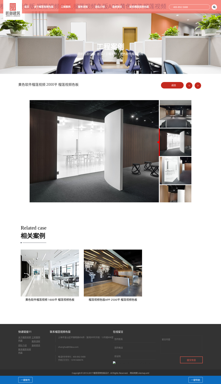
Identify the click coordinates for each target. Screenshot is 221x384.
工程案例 (111, 54)
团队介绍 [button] (100, 6)
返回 (173, 85)
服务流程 (36, 341)
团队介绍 (22, 345)
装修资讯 (36, 345)
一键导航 (195, 379)
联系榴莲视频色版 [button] (139, 6)
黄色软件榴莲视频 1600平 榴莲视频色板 (49, 300)
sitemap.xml (143, 373)
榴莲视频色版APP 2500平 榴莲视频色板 (113, 300)
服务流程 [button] (83, 6)
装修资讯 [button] (117, 6)
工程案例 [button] (66, 6)
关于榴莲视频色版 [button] (44, 6)
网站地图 (134, 373)
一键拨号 (25, 379)
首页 (26, 6)
